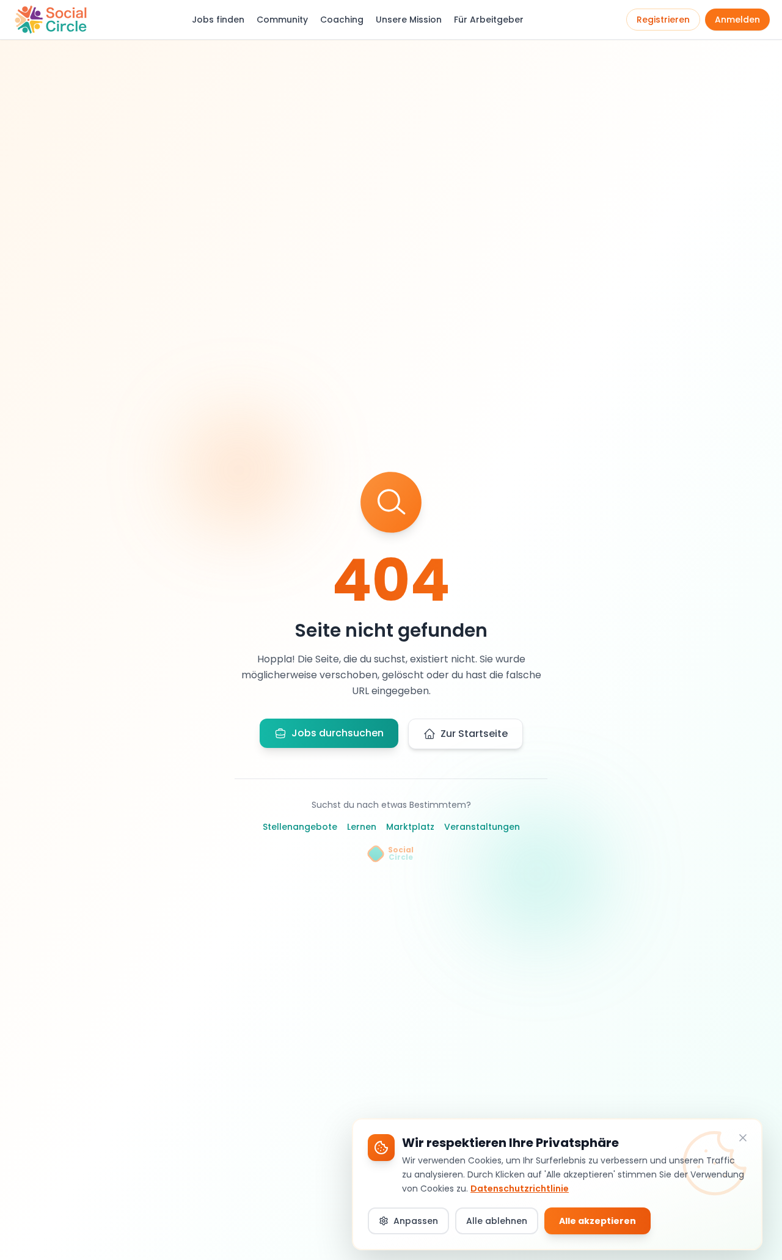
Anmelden (737, 19)
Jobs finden (218, 19)
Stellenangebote (300, 827)
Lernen (361, 827)
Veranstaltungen (482, 827)
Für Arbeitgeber (489, 19)
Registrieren (663, 19)
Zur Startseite (474, 734)
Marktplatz (410, 827)
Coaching (342, 19)
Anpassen (415, 1221)
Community (282, 19)
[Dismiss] (743, 1138)
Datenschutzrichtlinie (519, 1188)
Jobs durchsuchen (337, 733)
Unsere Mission (409, 19)
